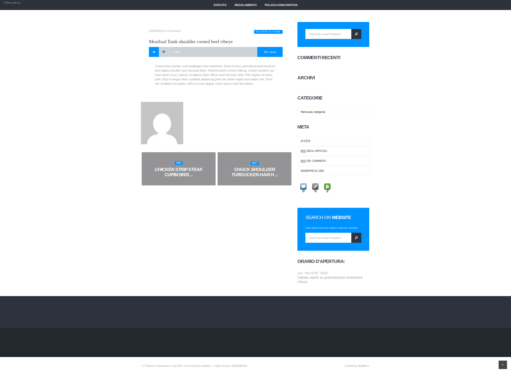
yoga (277, 32)
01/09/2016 (155, 30)
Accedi (305, 140)
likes (177, 52)
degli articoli (314, 150)
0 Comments (173, 30)
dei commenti (313, 160)
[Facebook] (154, 52)
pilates (262, 32)
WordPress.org (312, 170)
